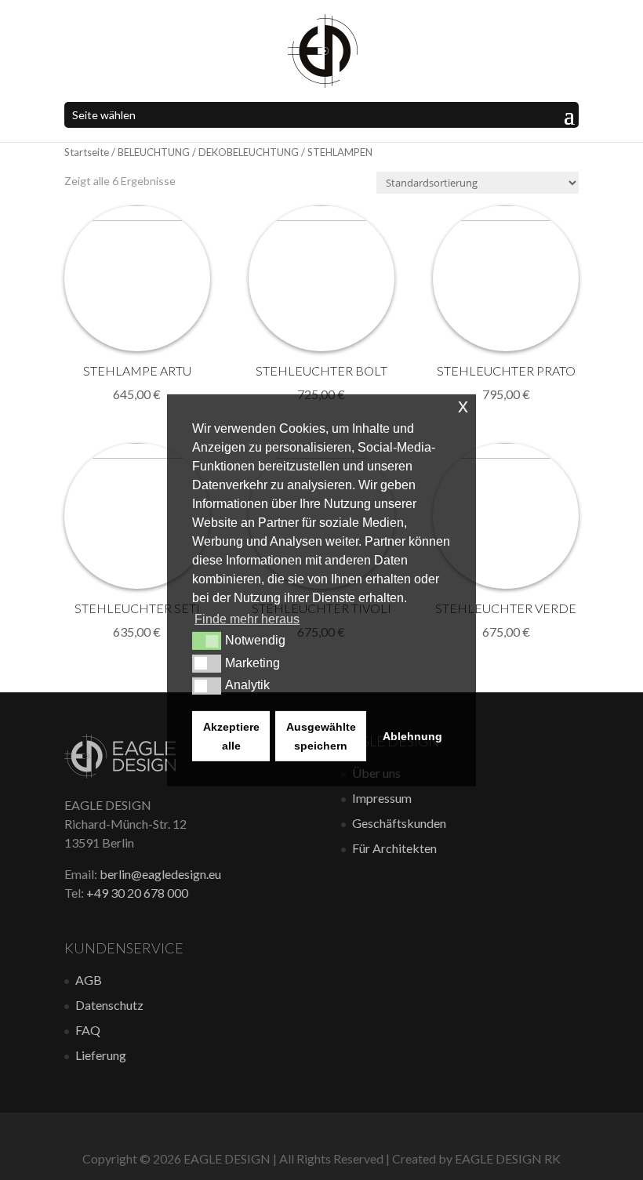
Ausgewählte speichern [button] (321, 736)
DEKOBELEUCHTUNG (248, 152)
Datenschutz (109, 1004)
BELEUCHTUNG (154, 152)
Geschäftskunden (399, 822)
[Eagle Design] (120, 773)
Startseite (86, 152)
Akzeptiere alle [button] (231, 736)
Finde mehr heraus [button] (247, 619)
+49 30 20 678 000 (137, 892)
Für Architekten (394, 848)
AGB (88, 979)
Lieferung (100, 1054)
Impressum (382, 797)
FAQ (87, 1029)
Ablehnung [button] (412, 736)
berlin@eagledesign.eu (160, 873)
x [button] (463, 405)
